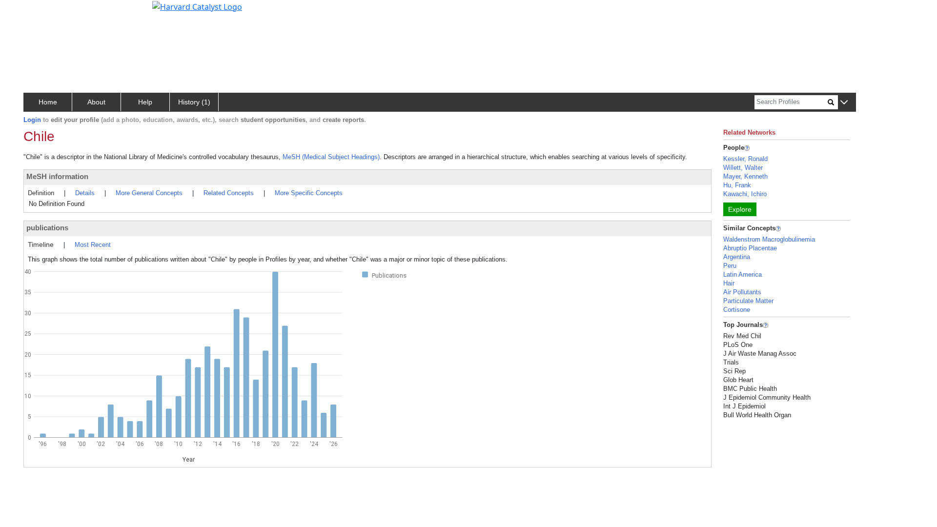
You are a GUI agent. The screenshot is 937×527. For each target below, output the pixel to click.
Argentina (736, 257)
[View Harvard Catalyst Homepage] (197, 5)
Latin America (742, 274)
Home (48, 102)
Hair (728, 283)
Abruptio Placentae (750, 248)
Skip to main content (40, 11)
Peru (729, 265)
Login (32, 119)
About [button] (96, 102)
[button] (844, 102)
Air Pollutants (742, 292)
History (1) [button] (194, 102)
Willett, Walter (743, 167)
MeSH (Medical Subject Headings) (331, 157)
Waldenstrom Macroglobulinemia (769, 239)
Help (145, 102)
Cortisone (736, 309)
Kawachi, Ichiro (745, 194)
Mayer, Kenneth (745, 176)
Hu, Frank (737, 185)
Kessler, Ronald (745, 158)
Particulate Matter (748, 300)
